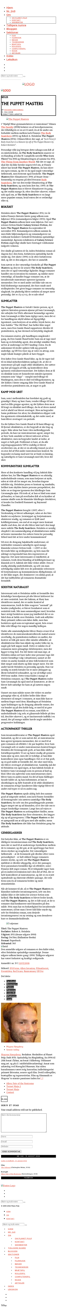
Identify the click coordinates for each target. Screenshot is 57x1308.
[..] (42, 1078)
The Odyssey (6, 1167)
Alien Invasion (27, 968)
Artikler (16, 53)
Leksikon (11, 59)
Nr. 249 (10, 11)
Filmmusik (16, 38)
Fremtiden (6, 971)
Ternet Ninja (12, 1089)
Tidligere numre (16, 25)
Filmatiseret (42, 968)
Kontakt (16, 20)
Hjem (9, 7)
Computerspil (19, 49)
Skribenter (17, 22)
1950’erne (14, 968)
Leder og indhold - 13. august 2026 (14, 1161)
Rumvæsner (30, 971)
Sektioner (12, 32)
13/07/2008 (24, 963)
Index (9, 55)
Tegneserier (18, 42)
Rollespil (16, 46)
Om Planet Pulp (19, 18)
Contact (10, 1092)
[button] (24, 76)
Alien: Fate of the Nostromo (20, 1083)
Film (14, 35)
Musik (14, 51)
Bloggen (11, 28)
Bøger (15, 40)
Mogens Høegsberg (13, 110)
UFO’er (40, 971)
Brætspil (16, 44)
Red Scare (18, 971)
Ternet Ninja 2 (13, 1086)
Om (8, 14)
